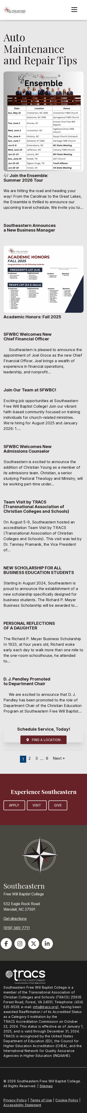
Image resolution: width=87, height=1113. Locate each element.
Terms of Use (41, 1100)
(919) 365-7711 (16, 928)
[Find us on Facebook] (6, 943)
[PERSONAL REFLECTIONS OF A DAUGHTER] (43, 645)
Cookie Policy (66, 1100)
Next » (59, 758)
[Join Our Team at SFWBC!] (43, 412)
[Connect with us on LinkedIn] (47, 943)
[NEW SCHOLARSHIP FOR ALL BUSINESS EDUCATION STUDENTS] (43, 590)
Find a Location (45, 740)
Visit (36, 805)
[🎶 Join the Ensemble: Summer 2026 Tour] (43, 143)
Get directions (15, 918)
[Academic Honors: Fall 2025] (43, 285)
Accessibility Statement (22, 1105)
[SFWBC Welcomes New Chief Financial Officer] (43, 356)
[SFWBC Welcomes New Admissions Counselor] (43, 468)
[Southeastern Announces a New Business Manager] (43, 230)
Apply (14, 805)
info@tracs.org (45, 1007)
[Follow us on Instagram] (20, 943)
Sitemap (46, 1086)
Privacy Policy (15, 1100)
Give (58, 805)
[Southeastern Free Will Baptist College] (14, 9)
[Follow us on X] (33, 943)
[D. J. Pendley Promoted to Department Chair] (43, 698)
